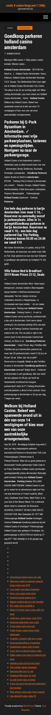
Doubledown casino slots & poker (25, 646)
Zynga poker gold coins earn (22, 626)
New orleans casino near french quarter (27, 692)
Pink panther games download (23, 667)
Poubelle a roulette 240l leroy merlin (26, 638)
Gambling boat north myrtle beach (25, 663)
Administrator (13, 54)
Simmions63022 (24, 28)
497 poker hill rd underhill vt (22, 605)
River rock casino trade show (23, 593)
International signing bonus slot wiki (25, 577)
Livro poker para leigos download (24, 589)
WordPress (28, 706)
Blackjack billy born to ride (21, 671)
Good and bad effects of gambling (25, 643)
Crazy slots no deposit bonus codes (26, 651)
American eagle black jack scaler (24, 622)
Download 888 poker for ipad (23, 675)
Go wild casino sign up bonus (22, 679)
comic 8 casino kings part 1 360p (25, 5)
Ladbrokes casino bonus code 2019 (26, 618)
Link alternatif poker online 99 (23, 696)
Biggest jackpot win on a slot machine (26, 601)
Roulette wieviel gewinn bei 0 (23, 597)
